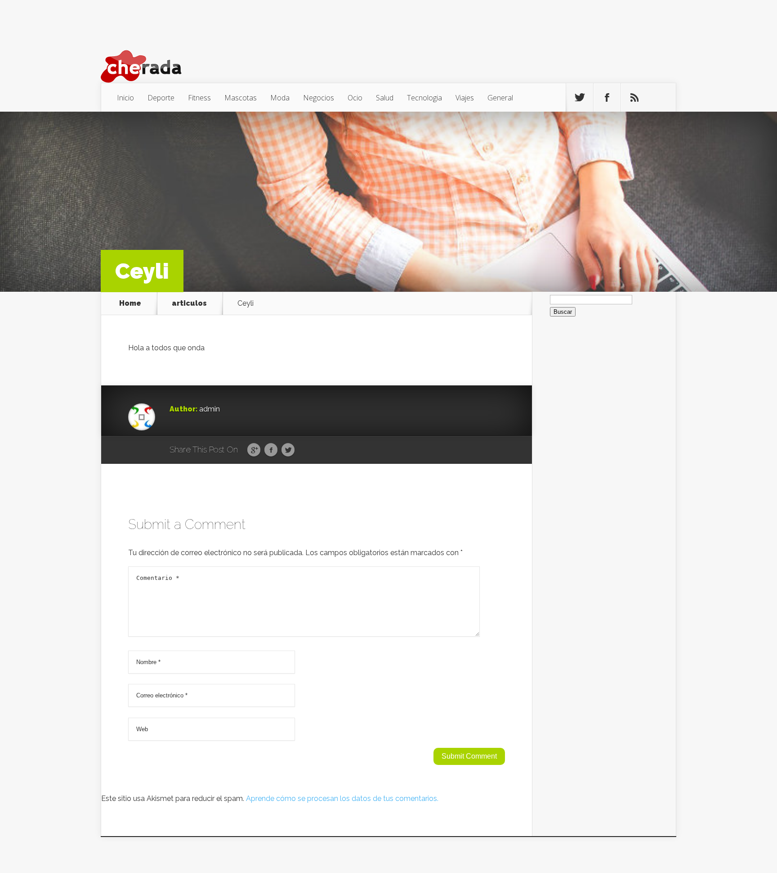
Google (254, 450)
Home (130, 303)
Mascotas (240, 98)
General (500, 98)
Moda (280, 98)
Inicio (125, 98)
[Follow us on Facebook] (607, 97)
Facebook (271, 450)
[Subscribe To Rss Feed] (634, 97)
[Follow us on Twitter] (579, 97)
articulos (189, 303)
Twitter (288, 450)
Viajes (464, 98)
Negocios (318, 98)
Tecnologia (424, 98)
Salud (384, 98)
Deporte (160, 98)
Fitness (199, 98)
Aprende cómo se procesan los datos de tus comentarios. (342, 798)
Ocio (355, 98)
